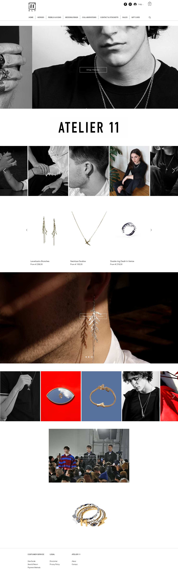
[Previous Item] (4, 170)
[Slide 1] (92, 356)
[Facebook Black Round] (125, 4)
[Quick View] (49, 230)
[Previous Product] (26, 230)
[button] (149, 4)
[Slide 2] (86, 357)
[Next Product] (151, 230)
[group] (89, 234)
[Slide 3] (89, 356)
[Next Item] (173, 170)
